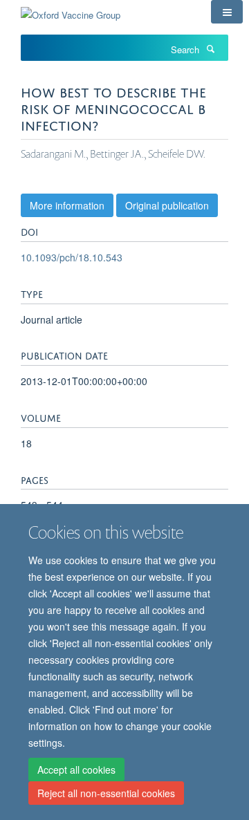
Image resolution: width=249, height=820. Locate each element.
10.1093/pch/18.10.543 (71, 257)
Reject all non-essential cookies (106, 793)
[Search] (210, 48)
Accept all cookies (76, 769)
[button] (227, 12)
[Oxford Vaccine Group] (70, 10)
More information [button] (67, 205)
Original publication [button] (167, 205)
